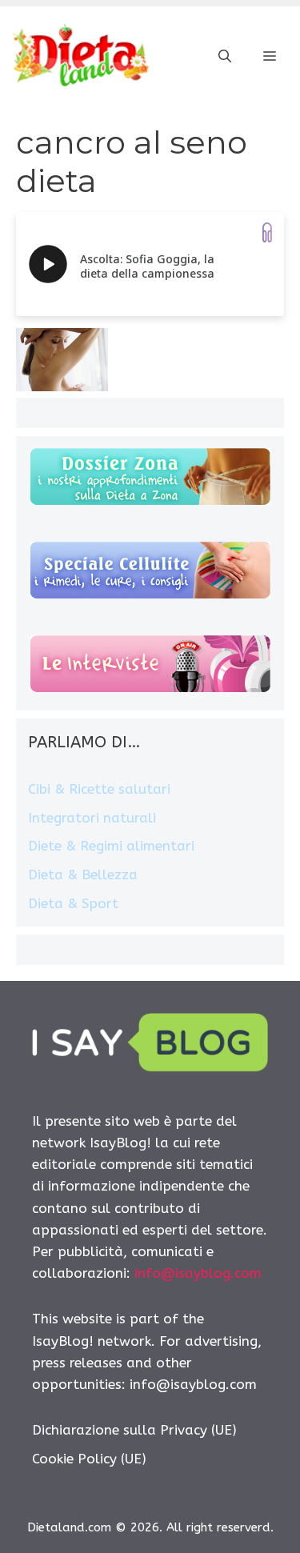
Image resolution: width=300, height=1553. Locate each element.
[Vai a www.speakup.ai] (267, 232)
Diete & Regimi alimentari (111, 846)
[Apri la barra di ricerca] (224, 57)
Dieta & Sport (73, 903)
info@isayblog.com (198, 1273)
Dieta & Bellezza (83, 875)
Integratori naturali (92, 818)
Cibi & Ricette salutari (99, 789)
